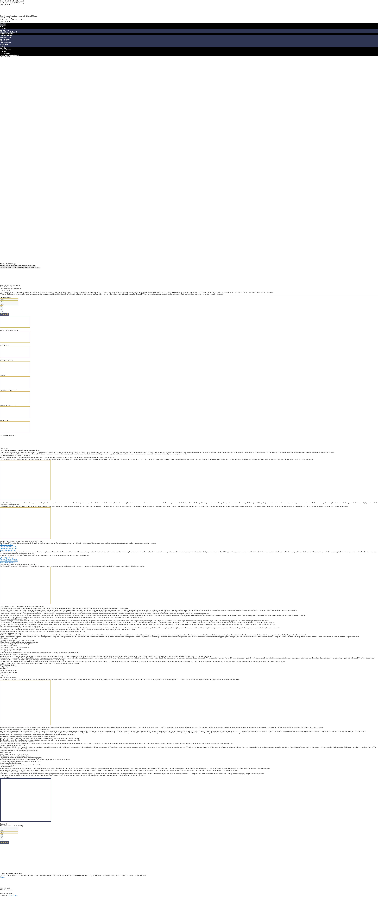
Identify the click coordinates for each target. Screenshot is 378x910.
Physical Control (5, 43)
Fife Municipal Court (6, 545)
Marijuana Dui (5, 39)
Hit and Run (4, 44)
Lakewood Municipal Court (8, 548)
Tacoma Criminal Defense (8, 562)
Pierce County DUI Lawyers (9, 55)
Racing (2, 46)
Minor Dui (3, 41)
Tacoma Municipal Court (8, 550)
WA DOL (3, 48)
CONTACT (3, 51)
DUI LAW (3, 28)
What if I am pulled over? (8, 32)
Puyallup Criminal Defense (8, 559)
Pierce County (13, 895)
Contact (2, 877)
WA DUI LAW (4, 30)
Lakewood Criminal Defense (9, 561)
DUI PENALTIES (5, 50)
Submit (5, 314)
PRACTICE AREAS (6, 34)
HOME (2, 26)
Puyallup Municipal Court (8, 546)
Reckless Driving (6, 35)
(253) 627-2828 (5, 53)
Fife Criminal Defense (7, 557)
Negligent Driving (6, 37)
